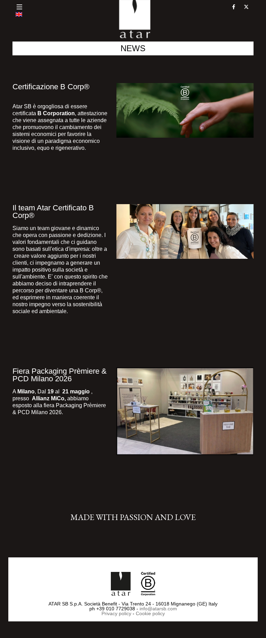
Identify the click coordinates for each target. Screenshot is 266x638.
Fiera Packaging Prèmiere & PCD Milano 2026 (59, 375)
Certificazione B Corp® (50, 86)
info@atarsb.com (158, 608)
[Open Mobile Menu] (19, 7)
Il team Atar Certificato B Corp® (53, 211)
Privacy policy (116, 613)
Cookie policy (150, 613)
